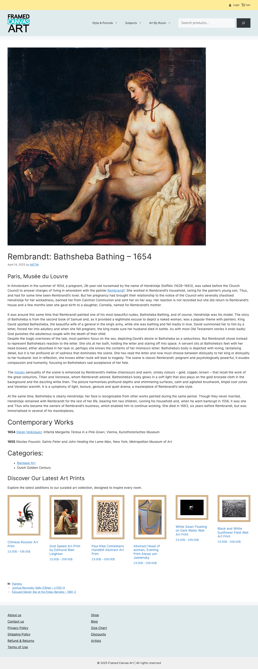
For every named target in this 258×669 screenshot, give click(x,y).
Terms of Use (18, 647)
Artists (96, 641)
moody (20, 372)
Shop (95, 615)
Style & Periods (102, 23)
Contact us (16, 621)
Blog (94, 621)
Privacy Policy (18, 628)
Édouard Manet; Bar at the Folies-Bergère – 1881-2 (44, 591)
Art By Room (157, 23)
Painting (17, 583)
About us (14, 615)
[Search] (243, 23)
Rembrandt (115, 290)
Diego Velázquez (29, 432)
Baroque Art (26, 463)
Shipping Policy (19, 634)
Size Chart (99, 628)
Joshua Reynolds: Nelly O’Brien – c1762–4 (38, 587)
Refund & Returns (21, 641)
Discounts (98, 634)
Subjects (131, 23)
